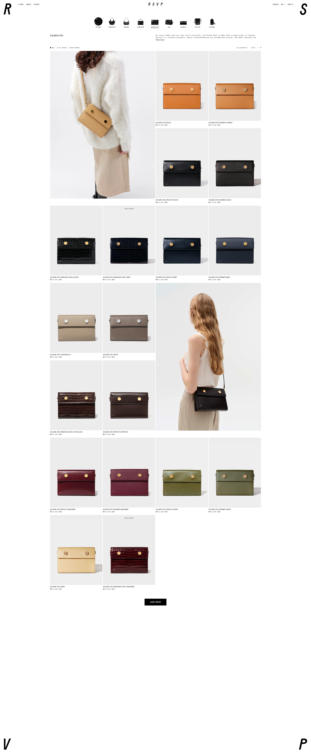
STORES (36, 4)
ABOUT (28, 4)
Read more (160, 40)
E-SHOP (21, 4)
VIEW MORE (155, 602)
